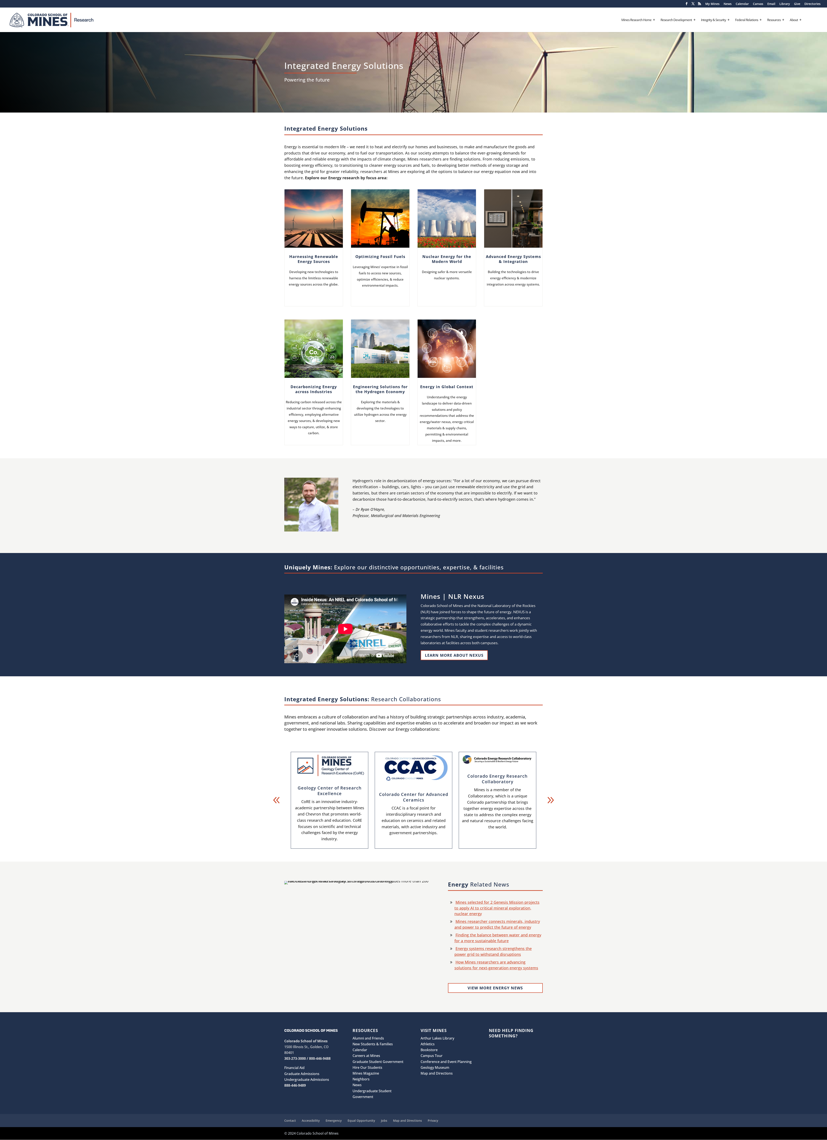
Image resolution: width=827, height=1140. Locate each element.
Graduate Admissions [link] (301, 1073)
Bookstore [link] (429, 1049)
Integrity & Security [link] (713, 20)
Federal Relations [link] (746, 20)
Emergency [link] (334, 1120)
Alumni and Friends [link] (368, 1038)
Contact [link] (290, 1120)
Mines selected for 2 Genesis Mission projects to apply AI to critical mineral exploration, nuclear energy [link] (496, 908)
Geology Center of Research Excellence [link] (330, 790)
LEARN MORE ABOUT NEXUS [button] (454, 655)
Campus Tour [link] (432, 1055)
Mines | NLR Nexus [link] (452, 596)
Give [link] (797, 4)
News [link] (728, 4)
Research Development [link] (676, 20)
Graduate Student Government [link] (378, 1061)
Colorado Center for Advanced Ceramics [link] (413, 797)
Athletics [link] (428, 1044)
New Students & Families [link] (373, 1044)
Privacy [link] (433, 1120)
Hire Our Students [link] (367, 1067)
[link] (67, 19)
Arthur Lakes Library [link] (437, 1038)
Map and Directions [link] (437, 1073)
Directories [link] (812, 4)
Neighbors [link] (361, 1079)
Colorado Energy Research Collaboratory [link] (497, 779)
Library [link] (784, 4)
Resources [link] (774, 20)
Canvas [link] (758, 4)
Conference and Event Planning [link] (446, 1061)
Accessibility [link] (311, 1120)
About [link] (794, 20)
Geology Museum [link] (435, 1067)
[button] (686, 5)
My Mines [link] (712, 4)
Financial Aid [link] (294, 1067)
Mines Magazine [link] (366, 1073)
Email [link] (771, 4)
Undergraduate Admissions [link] (306, 1079)
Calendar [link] (742, 4)
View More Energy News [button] (495, 987)
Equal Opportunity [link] (361, 1120)
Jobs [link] (384, 1120)
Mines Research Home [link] (636, 20)
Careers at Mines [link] (366, 1055)
